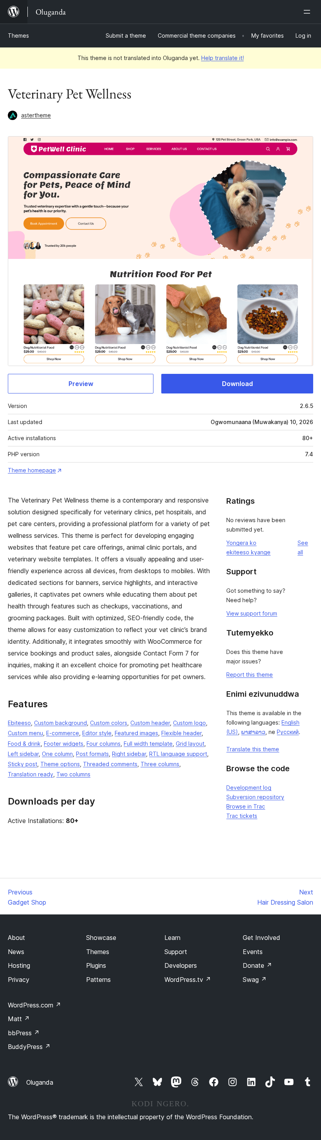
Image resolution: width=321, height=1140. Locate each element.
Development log (248, 787)
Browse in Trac (245, 806)
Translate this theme (252, 749)
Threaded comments (110, 764)
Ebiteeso (19, 722)
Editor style (97, 733)
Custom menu (25, 733)
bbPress (24, 1033)
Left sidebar (23, 753)
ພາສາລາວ (253, 731)
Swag (255, 979)
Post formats (92, 753)
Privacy (18, 979)
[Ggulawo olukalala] (308, 12)
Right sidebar (129, 753)
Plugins (96, 965)
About (16, 938)
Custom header (150, 722)
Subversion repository (255, 797)
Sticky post (22, 764)
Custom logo (189, 722)
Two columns (73, 774)
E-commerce (62, 733)
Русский (288, 731)
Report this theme (249, 674)
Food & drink (24, 743)
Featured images (136, 733)
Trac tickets (241, 815)
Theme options (60, 764)
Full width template (148, 743)
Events (253, 952)
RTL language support (178, 753)
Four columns (104, 743)
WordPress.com (34, 1005)
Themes (18, 35)
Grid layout (190, 743)
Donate (257, 965)
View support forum (251, 613)
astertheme (36, 115)
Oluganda (39, 1082)
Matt (19, 1019)
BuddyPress (29, 1047)
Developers (180, 965)
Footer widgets (63, 743)
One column (57, 753)
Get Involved (261, 938)
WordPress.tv (187, 979)
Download (237, 384)
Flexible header (181, 733)
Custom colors (108, 722)
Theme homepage (32, 470)
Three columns (160, 764)
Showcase (101, 938)
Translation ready (30, 774)
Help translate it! (222, 58)
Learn (172, 938)
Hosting (19, 965)
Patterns (98, 979)
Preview (81, 384)
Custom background (60, 722)
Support (175, 952)
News (16, 952)
